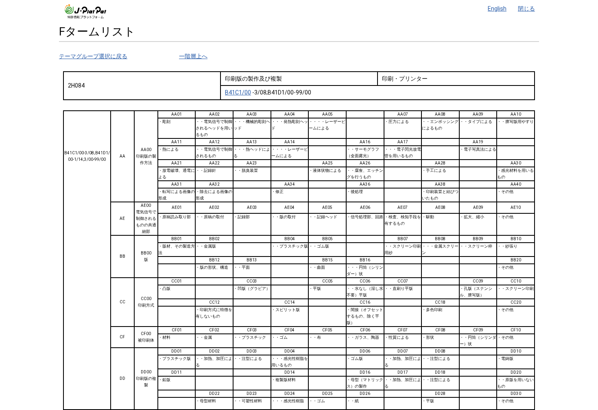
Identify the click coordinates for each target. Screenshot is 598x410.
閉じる (526, 8)
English (497, 8)
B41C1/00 (238, 92)
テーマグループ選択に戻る (93, 56)
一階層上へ (193, 56)
